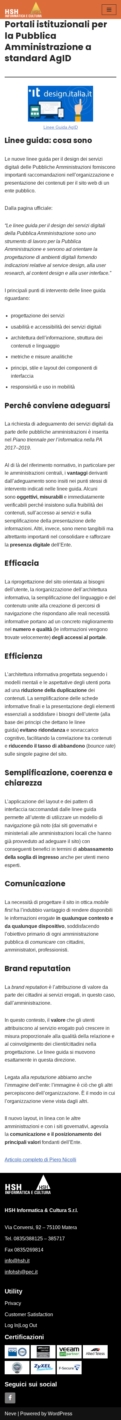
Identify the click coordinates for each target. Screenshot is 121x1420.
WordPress (60, 1413)
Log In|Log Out (21, 1325)
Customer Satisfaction (29, 1314)
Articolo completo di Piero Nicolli (40, 1159)
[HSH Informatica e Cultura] (23, 9)
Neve (10, 1413)
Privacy (13, 1303)
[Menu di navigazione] (109, 9)
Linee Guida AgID (60, 127)
